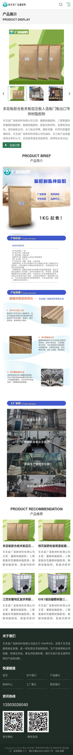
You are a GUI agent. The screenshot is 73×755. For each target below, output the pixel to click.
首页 (5, 675)
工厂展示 (31, 684)
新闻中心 (8, 684)
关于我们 (31, 675)
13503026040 (15, 704)
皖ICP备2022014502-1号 (41, 750)
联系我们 (55, 684)
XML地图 (59, 750)
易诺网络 (17, 750)
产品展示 (55, 675)
